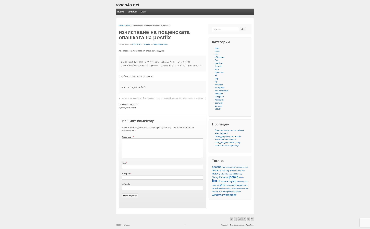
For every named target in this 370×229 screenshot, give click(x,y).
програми (219, 100)
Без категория (221, 90)
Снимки (218, 106)
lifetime (241, 177)
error (239, 170)
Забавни (219, 94)
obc (246, 181)
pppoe (240, 185)
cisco (217, 51)
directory (225, 170)
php (216, 78)
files (243, 170)
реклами (219, 103)
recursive (216, 188)
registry (229, 188)
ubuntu (222, 191)
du (236, 170)
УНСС (218, 109)
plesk (228, 185)
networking (240, 181)
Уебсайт (126, 184)
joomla (233, 177)
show (234, 188)
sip (216, 81)
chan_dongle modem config (227, 142)
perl (218, 185)
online (214, 185)
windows (219, 84)
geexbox (219, 63)
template (215, 192)
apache (216, 166)
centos (228, 167)
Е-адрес (126, 173)
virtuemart (236, 192)
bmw (217, 48)
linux (128, 25)
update (229, 192)
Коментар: (128, 137)
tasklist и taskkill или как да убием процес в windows (180, 98)
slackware (240, 188)
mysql (232, 181)
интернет (219, 97)
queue (135, 105)
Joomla (218, 66)
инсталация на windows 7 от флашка (138, 98)
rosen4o (147, 44)
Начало (120, 12)
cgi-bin (233, 167)
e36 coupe (220, 57)
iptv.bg (239, 174)
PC (216, 75)
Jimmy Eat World (220, 177)
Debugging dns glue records (228, 136)
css (216, 54)
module (224, 181)
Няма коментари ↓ (160, 44)
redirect (223, 188)
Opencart (219, 72)
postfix (129, 105)
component (240, 167)
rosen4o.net (127, 5)
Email (143, 12)
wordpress (219, 87)
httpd (235, 174)
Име (124, 163)
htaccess (228, 174)
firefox (215, 173)
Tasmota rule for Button (225, 139)
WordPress (250, 225)
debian (215, 170)
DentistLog (132, 12)
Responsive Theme (228, 225)
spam (246, 188)
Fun (217, 60)
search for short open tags (227, 145)
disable (232, 170)
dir (220, 170)
